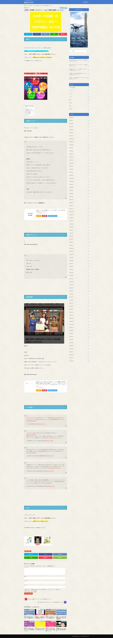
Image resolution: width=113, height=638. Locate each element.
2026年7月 (71, 120)
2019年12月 (71, 354)
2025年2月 (71, 169)
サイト (25, 585)
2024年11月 (71, 178)
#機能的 (56, 419)
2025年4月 (71, 163)
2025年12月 (71, 138)
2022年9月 (71, 257)
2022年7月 (71, 263)
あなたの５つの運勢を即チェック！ (36, 74)
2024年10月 (71, 181)
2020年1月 (71, 351)
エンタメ (71, 90)
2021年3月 (71, 309)
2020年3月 (71, 345)
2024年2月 (71, 205)
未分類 (70, 102)
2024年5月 (71, 196)
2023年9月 (71, 220)
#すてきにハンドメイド (32, 417)
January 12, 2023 (50, 470)
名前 (25, 576)
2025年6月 (71, 157)
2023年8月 (71, 223)
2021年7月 (71, 297)
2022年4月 (71, 272)
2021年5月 (71, 303)
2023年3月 (71, 239)
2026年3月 (71, 132)
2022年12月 (71, 248)
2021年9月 (71, 290)
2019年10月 (71, 360)
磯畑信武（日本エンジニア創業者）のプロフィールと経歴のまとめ (78, 70)
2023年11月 (71, 214)
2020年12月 (71, 318)
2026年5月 (71, 126)
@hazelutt (47, 464)
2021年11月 (71, 284)
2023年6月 (71, 230)
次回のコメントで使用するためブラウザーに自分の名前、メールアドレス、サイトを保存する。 (43, 589)
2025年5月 (71, 160)
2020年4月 (71, 342)
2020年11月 (71, 321)
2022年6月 (71, 266)
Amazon (38, 215)
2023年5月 (71, 233)
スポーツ (71, 93)
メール (26, 580)
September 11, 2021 (51, 486)
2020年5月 (71, 339)
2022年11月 (71, 251)
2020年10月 (71, 324)
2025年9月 (71, 147)
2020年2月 (71, 348)
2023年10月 (71, 217)
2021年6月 (71, 300)
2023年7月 (71, 227)
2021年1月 (71, 315)
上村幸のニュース (29, 109)
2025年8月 (71, 150)
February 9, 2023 (50, 455)
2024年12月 (71, 175)
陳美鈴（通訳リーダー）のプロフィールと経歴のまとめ (78, 65)
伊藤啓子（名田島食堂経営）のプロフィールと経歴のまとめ (78, 78)
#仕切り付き (38, 419)
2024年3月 (71, 202)
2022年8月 (71, 260)
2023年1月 (71, 245)
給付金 (70, 108)
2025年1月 (71, 172)
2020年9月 (71, 327)
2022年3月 (71, 275)
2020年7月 (71, 333)
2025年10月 (71, 144)
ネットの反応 (28, 113)
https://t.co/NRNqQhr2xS (47, 483)
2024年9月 (71, 184)
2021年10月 (71, 287)
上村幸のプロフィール (30, 110)
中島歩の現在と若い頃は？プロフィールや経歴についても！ (78, 61)
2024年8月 (71, 187)
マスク (70, 96)
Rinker (40, 212)
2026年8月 (71, 117)
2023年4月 (71, 236)
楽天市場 (44, 215)
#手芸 (42, 419)
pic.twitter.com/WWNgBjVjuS (55, 467)
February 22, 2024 (49, 440)
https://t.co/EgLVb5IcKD (31, 434)
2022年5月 (71, 269)
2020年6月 (71, 336)
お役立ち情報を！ (28, 551)
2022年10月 (71, 254)
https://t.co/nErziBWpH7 (31, 452)
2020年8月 (71, 330)
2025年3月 (71, 166)
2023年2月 (71, 242)
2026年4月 (71, 129)
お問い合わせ (85, 2)
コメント (26, 567)
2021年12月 (71, 281)
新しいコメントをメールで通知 (31, 590)
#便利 (53, 419)
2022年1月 (71, 278)
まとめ (27, 114)
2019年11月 (71, 357)
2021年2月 (71, 312)
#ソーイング (46, 419)
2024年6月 (71, 193)
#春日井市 (35, 420)
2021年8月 (71, 293)
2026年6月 (71, 123)
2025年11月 (71, 141)
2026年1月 (71, 135)
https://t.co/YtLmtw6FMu (57, 417)
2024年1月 (71, 208)
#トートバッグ (33, 419)
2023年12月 (71, 211)
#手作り (50, 419)
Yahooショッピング (52, 215)
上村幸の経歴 (28, 112)
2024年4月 (71, 199)
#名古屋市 (30, 420)
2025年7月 (71, 153)
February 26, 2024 (41, 423)
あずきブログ (29, 2)
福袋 (70, 105)
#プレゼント (60, 419)
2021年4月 (71, 306)
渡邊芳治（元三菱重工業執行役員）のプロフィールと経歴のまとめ (78, 74)
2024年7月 (71, 190)
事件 (70, 99)
